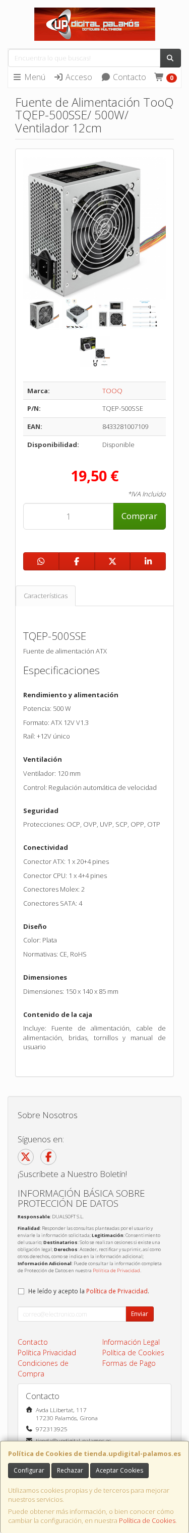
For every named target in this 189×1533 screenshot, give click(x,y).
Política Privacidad (47, 1352)
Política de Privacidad (116, 1270)
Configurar (29, 1470)
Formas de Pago (129, 1363)
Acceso (78, 77)
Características (46, 595)
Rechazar (70, 1470)
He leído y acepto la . (88, 1291)
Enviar (139, 1313)
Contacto (128, 77)
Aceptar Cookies (119, 1470)
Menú (33, 77)
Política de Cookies (147, 1520)
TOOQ (112, 390)
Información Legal (131, 1342)
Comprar (139, 516)
